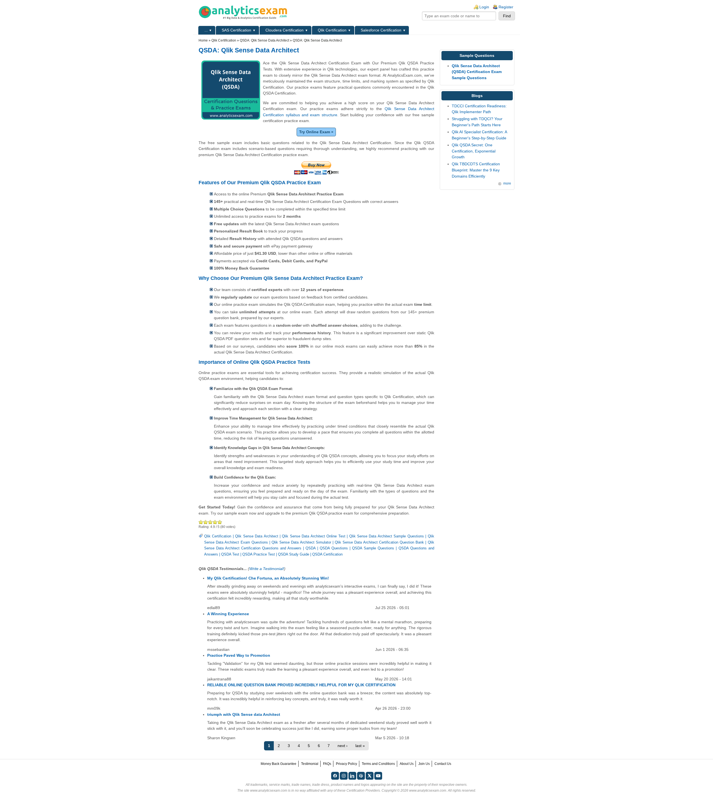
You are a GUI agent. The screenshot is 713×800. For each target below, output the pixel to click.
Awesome (220, 522)
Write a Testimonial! (266, 568)
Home (203, 40)
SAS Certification (236, 30)
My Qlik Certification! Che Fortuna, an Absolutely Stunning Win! (268, 578)
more (507, 183)
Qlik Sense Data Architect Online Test (313, 536)
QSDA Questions (334, 548)
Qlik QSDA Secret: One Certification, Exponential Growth (473, 151)
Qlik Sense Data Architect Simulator (301, 542)
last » (360, 745)
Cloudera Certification (284, 30)
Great (215, 522)
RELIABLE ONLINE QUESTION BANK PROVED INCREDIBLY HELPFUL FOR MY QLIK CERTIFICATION (301, 685)
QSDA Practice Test (258, 554)
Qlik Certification (332, 30)
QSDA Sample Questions (373, 548)
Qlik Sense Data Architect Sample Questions (386, 536)
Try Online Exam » (316, 132)
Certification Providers (363, 790)
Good (210, 522)
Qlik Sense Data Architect (256, 536)
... (206, 30)
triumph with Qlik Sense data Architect (243, 714)
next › (343, 745)
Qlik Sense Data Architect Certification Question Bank (379, 542)
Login (484, 7)
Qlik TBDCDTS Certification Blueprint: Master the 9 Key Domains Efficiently (476, 170)
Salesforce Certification (381, 30)
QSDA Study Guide (293, 554)
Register (506, 7)
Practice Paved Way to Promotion (238, 655)
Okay (205, 522)
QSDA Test (230, 554)
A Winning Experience (228, 614)
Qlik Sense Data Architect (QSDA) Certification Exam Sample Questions (477, 72)
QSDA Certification (327, 554)
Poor (201, 522)
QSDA (311, 548)
